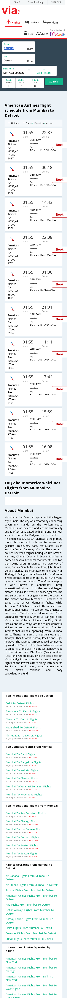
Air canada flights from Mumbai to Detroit (27, 877)
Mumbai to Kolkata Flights (22, 770)
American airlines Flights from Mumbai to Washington (31, 987)
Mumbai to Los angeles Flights (25, 829)
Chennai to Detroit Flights (21, 719)
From (6, 44)
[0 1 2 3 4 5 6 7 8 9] (22, 86)
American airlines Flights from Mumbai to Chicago (31, 969)
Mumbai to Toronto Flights (22, 837)
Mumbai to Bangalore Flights (24, 762)
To (5, 56)
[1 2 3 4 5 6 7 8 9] (9, 86)
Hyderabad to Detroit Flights (23, 727)
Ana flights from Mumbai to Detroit (28, 904)
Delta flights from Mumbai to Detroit (29, 928)
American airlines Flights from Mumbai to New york (31, 960)
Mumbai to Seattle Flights (21, 853)
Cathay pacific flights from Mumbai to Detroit (29, 920)
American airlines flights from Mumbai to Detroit (31, 897)
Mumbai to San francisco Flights (26, 813)
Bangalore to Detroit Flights (23, 711)
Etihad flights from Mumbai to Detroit (29, 939)
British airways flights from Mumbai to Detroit (30, 911)
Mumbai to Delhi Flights (20, 754)
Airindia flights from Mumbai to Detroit (30, 890)
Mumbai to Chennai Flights (22, 778)
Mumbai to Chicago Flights (22, 821)
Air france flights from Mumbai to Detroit (32, 885)
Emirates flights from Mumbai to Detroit (31, 933)
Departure (8, 68)
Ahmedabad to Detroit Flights (24, 735)
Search (53, 81)
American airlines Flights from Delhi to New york (29, 978)
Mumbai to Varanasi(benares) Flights (28, 786)
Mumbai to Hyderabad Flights (24, 794)
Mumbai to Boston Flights (22, 845)
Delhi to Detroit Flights (20, 703)
